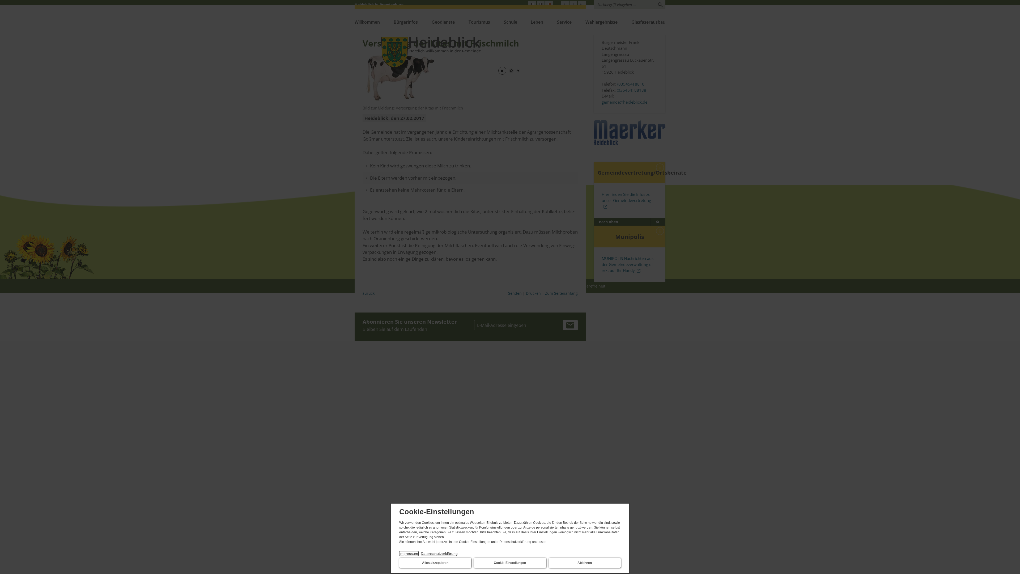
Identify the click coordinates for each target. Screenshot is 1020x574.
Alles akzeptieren (435, 563)
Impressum (408, 553)
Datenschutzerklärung (439, 553)
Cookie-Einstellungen (510, 563)
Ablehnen (584, 563)
